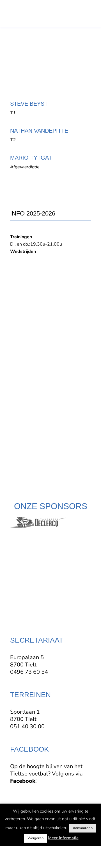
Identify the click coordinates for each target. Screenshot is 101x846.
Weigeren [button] (35, 838)
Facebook (22, 781)
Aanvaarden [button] (83, 828)
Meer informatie (63, 838)
